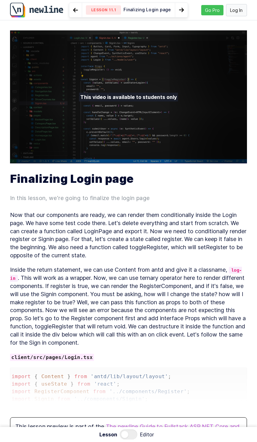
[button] (128, 10)
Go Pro (212, 10)
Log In (236, 10)
